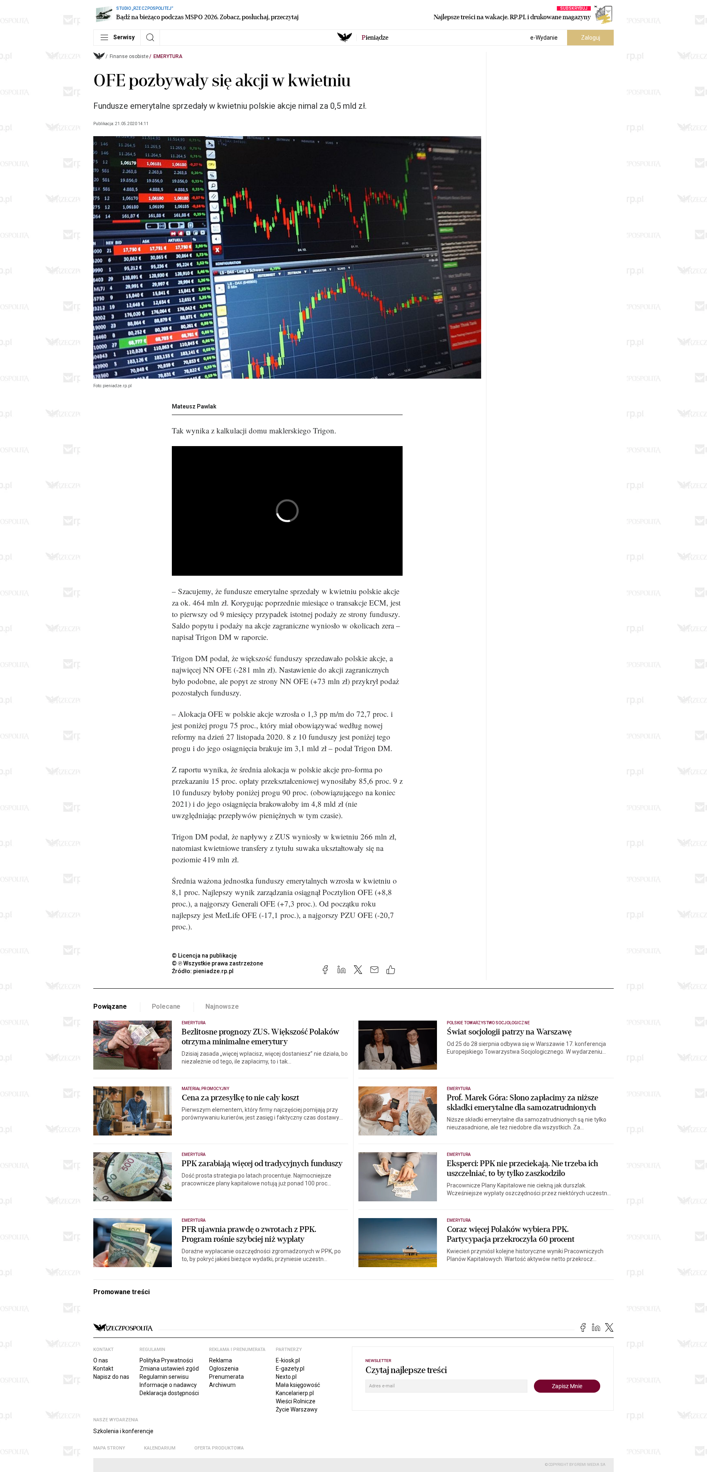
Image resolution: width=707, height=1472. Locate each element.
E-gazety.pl (290, 1368)
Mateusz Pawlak (194, 406)
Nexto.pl (286, 1376)
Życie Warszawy (296, 1409)
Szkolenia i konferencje (123, 1431)
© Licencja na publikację (204, 955)
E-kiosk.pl (288, 1360)
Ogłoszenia (224, 1368)
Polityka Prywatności (166, 1360)
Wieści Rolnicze (295, 1401)
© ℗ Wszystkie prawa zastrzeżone (217, 963)
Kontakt (103, 1368)
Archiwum (222, 1385)
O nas (100, 1360)
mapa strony (109, 1448)
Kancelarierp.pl (295, 1393)
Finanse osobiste (129, 56)
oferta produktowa (219, 1448)
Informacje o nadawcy (168, 1385)
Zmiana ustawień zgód (169, 1368)
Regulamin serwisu (164, 1376)
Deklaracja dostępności (169, 1393)
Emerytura (167, 56)
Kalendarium (160, 1448)
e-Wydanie (544, 37)
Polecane (166, 1006)
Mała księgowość (298, 1385)
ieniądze (375, 38)
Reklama (220, 1360)
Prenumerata (226, 1376)
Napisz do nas (111, 1376)
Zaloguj (590, 37)
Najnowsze (222, 1006)
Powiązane (110, 1006)
